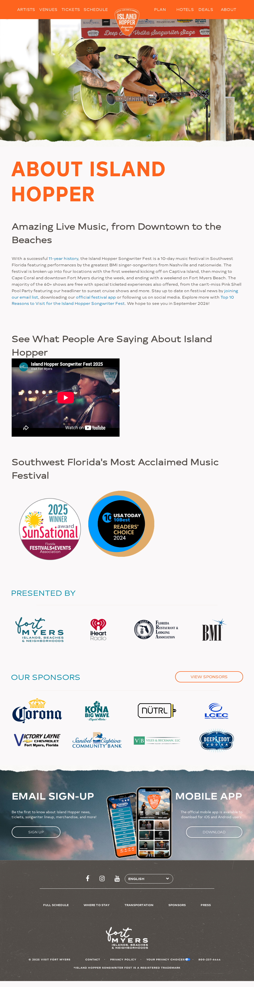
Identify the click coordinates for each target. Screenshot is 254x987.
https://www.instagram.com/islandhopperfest (102, 878)
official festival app (96, 297)
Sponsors (177, 905)
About (228, 9)
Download (214, 832)
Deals (205, 9)
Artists (26, 9)
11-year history (63, 258)
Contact (92, 959)
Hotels (185, 9)
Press (206, 905)
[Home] (127, 22)
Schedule (96, 9)
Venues (48, 9)
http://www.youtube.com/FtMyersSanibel (117, 878)
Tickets (71, 9)
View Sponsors (209, 676)
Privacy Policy (123, 959)
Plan (160, 9)
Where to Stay (97, 905)
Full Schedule (56, 905)
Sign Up (36, 832)
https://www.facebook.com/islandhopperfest (87, 878)
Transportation (139, 905)
